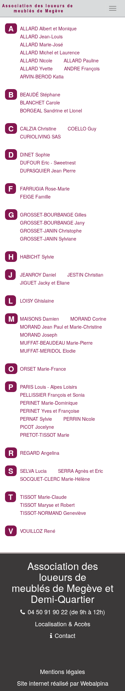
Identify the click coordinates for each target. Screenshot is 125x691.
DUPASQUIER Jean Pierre (48, 170)
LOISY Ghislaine (37, 300)
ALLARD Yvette (36, 68)
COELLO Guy (82, 128)
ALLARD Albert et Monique (48, 28)
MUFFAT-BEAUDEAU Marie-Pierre (56, 342)
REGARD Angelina (39, 452)
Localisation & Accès (62, 623)
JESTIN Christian (85, 274)
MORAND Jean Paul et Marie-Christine (61, 326)
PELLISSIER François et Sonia (52, 394)
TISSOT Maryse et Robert (47, 504)
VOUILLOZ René (37, 531)
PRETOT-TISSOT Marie (44, 434)
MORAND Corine (88, 318)
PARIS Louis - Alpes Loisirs (48, 386)
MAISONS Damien (39, 318)
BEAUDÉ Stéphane (40, 94)
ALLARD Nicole (36, 60)
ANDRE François (82, 68)
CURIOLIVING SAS (40, 136)
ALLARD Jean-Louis (41, 36)
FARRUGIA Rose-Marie (45, 188)
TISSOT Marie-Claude (43, 496)
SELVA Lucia (33, 470)
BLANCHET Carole (40, 102)
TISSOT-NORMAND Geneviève (53, 512)
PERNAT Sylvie (36, 418)
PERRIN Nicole (79, 418)
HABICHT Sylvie (37, 256)
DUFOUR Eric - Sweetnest (48, 162)
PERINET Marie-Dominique (49, 402)
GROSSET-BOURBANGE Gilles (53, 214)
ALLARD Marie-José (41, 44)
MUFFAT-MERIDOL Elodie (48, 350)
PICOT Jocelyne (37, 426)
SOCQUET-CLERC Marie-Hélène (55, 478)
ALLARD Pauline (81, 60)
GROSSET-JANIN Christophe (51, 230)
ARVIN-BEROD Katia (42, 76)
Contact (65, 635)
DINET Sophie (35, 154)
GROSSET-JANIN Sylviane (48, 238)
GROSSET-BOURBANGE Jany (52, 222)
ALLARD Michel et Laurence (50, 52)
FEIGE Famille (35, 196)
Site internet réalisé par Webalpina (62, 683)
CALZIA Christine (38, 128)
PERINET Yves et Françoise (49, 410)
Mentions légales (62, 671)
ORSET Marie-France (43, 368)
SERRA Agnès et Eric (80, 470)
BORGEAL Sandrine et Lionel (51, 110)
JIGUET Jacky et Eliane (45, 282)
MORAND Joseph (38, 334)
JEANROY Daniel (38, 274)
